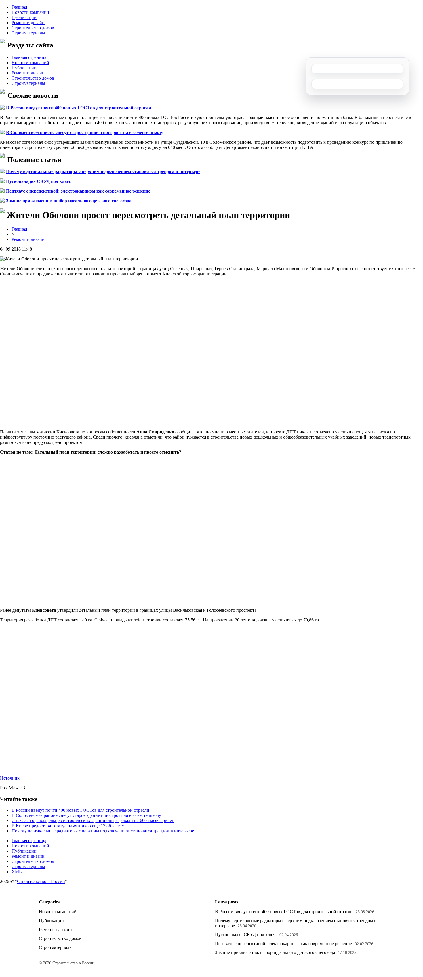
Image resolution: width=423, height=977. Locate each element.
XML (17, 871)
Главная (19, 7)
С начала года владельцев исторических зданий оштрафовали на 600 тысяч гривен (93, 820)
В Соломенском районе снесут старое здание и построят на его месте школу (84, 132)
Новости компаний (30, 12)
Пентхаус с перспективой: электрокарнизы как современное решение (78, 191)
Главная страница (29, 57)
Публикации (24, 17)
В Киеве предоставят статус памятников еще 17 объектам (68, 825)
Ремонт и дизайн (28, 22)
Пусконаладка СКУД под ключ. (38, 181)
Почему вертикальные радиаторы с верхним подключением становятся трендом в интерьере (103, 171)
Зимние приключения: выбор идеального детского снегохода (69, 200)
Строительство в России (41, 881)
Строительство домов (33, 27)
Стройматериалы (28, 32)
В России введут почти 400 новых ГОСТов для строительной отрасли (78, 107)
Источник (10, 778)
